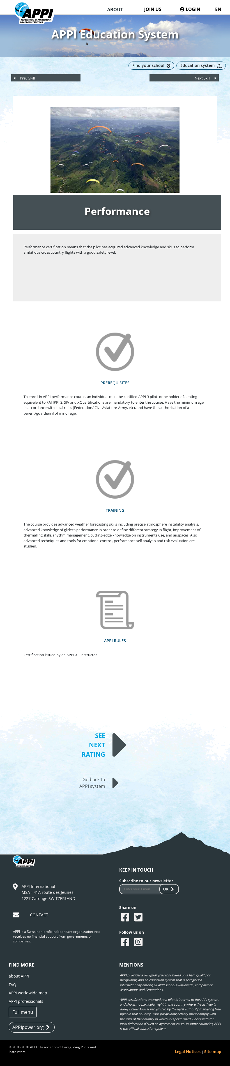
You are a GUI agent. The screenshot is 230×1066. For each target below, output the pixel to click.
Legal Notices (188, 1051)
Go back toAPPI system (92, 782)
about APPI (19, 976)
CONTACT (39, 914)
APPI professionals (26, 1001)
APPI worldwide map (28, 992)
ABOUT (115, 9)
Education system (197, 65)
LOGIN (192, 9)
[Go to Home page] (37, 18)
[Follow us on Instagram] (139, 942)
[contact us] (17, 916)
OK (166, 889)
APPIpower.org (28, 1027)
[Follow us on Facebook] (125, 942)
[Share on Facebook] (125, 918)
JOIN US (152, 9)
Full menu (22, 1012)
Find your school (148, 65)
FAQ (12, 984)
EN (218, 9)
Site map (212, 1051)
